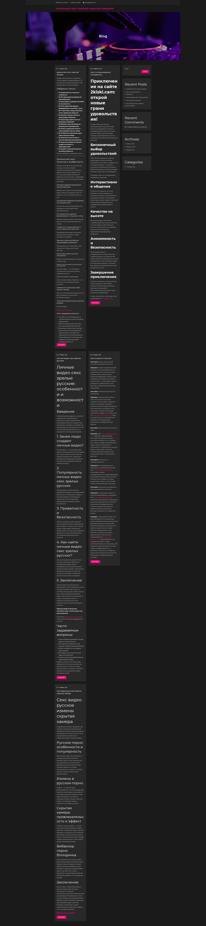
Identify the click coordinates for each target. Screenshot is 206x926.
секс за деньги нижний (101, 358)
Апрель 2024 (130, 144)
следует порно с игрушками (74, 617)
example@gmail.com (90, 2)
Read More (61, 344)
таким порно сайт (107, 298)
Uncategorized (130, 167)
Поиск (127, 69)
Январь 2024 (130, 150)
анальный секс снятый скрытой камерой (85, 8)
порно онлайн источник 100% (102, 415)
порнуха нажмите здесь (64, 310)
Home (148, 6)
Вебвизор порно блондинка (66, 913)
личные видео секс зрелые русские (137, 97)
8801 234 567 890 (76, 2)
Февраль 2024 (130, 147)
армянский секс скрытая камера (136, 89)
